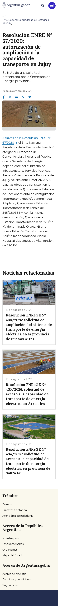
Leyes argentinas (13, 544)
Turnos (7, 504)
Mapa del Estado (12, 555)
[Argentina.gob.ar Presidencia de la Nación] (16, 5)
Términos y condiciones (17, 579)
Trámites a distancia (14, 510)
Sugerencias (10, 585)
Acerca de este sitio (14, 574)
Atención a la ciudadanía (17, 515)
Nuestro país (10, 538)
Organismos (9, 549)
